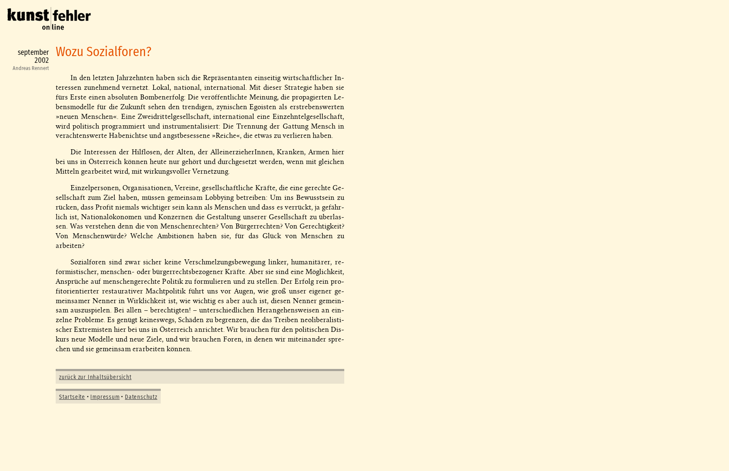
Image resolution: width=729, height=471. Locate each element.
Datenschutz (141, 397)
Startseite (72, 397)
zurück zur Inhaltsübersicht (95, 377)
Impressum (104, 397)
